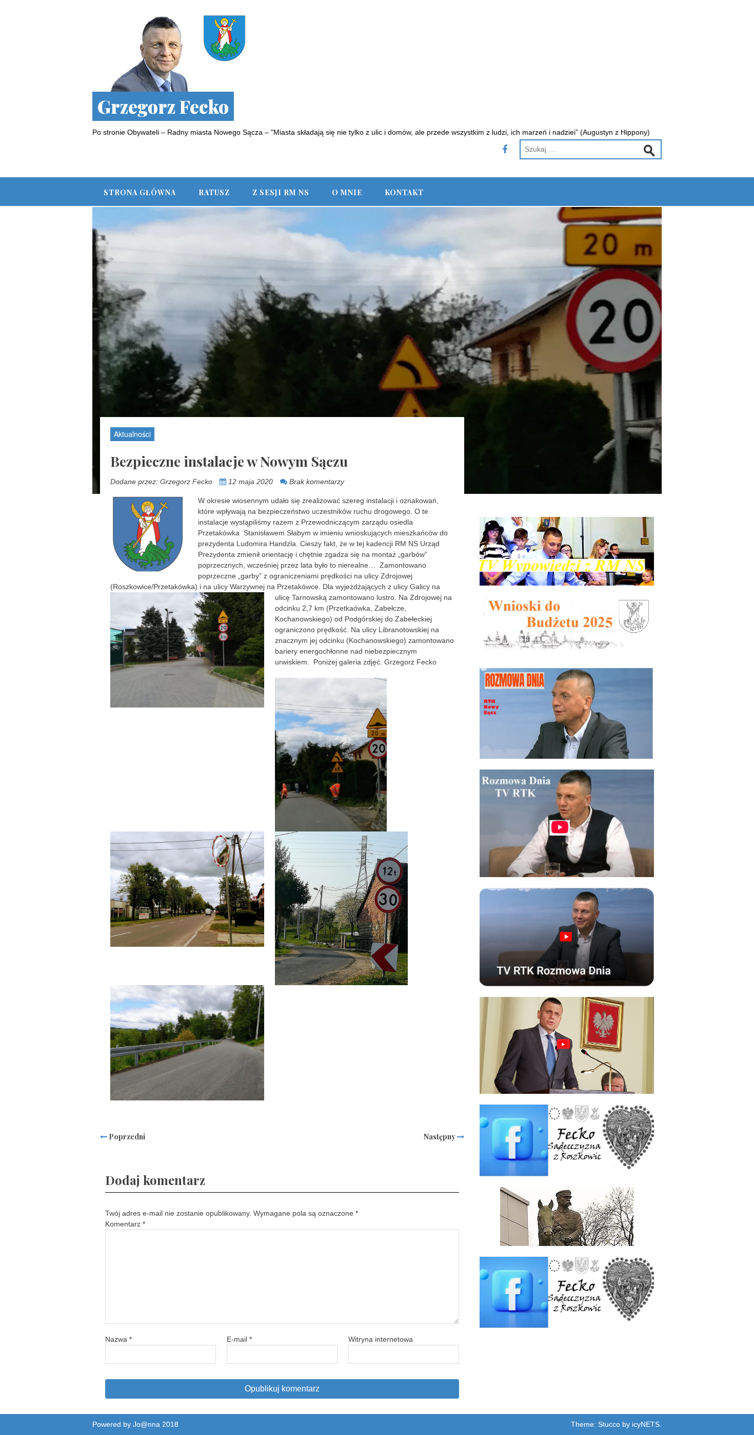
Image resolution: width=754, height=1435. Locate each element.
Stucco (609, 1424)
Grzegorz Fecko (163, 106)
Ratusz (214, 192)
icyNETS (646, 1424)
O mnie (347, 192)
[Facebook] (504, 149)
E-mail (239, 1339)
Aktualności (132, 434)
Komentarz (125, 1224)
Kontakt (404, 192)
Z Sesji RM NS (280, 192)
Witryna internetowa (380, 1339)
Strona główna (140, 192)
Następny (440, 1136)
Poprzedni (126, 1136)
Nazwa (118, 1339)
